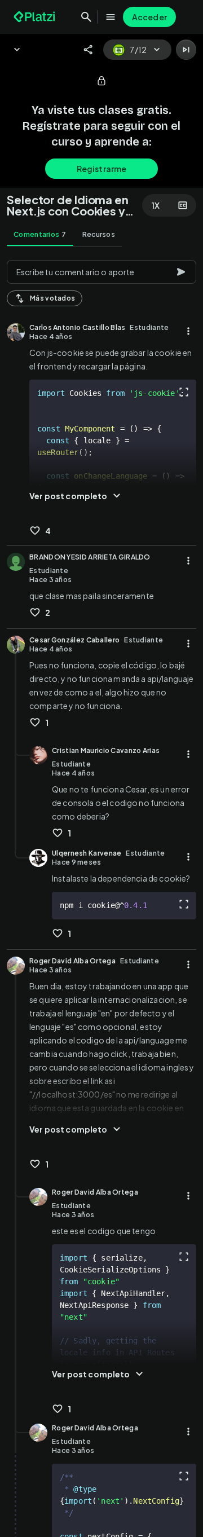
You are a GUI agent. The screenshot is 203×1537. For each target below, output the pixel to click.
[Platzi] (36, 17)
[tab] (40, 234)
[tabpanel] (101, 895)
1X (156, 205)
